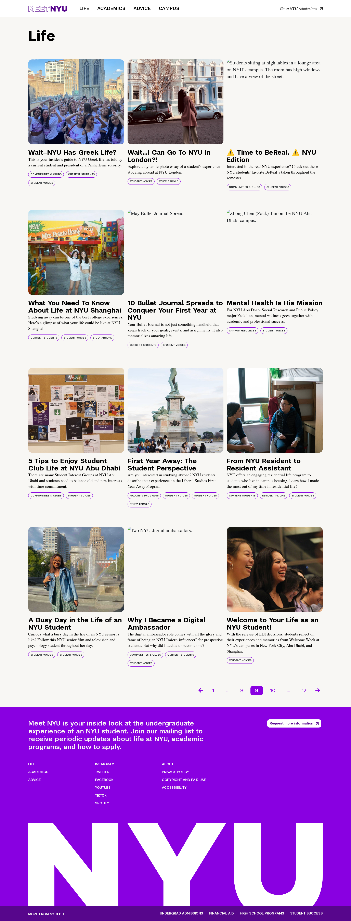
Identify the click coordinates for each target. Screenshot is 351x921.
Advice (142, 8)
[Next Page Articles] (318, 690)
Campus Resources (242, 330)
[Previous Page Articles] (200, 690)
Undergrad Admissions (181, 913)
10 (272, 690)
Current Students (81, 174)
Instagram (104, 764)
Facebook (104, 780)
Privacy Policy (175, 772)
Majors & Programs (144, 495)
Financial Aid (221, 913)
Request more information (291, 723)
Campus (169, 8)
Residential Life (273, 495)
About (167, 764)
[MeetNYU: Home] (47, 8)
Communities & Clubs (46, 174)
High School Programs (262, 913)
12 (304, 690)
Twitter (102, 772)
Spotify (102, 803)
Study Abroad (168, 181)
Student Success (306, 913)
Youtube (102, 787)
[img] (76, 101)
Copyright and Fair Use (184, 780)
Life (84, 8)
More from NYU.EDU (46, 914)
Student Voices (41, 183)
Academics (111, 8)
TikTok (100, 795)
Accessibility (174, 787)
